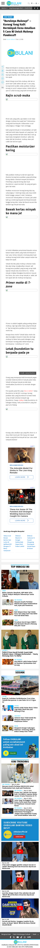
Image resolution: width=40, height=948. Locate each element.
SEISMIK (4, 696)
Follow (13, 753)
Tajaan (4, 591)
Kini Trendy (8, 17)
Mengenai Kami (6, 934)
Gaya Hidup (17, 716)
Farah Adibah (11, 39)
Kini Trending (18, 600)
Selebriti (4, 650)
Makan (16, 726)
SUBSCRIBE (19, 836)
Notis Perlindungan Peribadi (21, 934)
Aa (3, 87)
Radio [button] (34, 934)
